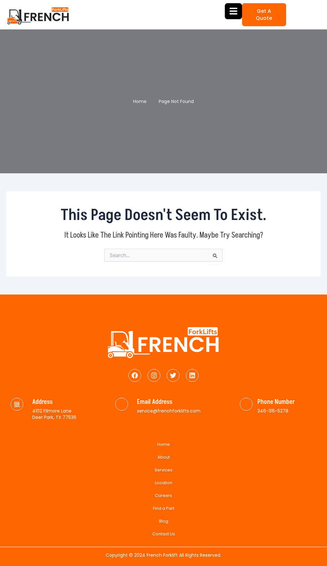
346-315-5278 (272, 411)
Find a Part (163, 508)
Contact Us (163, 534)
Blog (163, 521)
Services (163, 470)
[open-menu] (233, 11)
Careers (163, 495)
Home (163, 444)
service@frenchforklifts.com (169, 411)
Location (163, 483)
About (163, 457)
